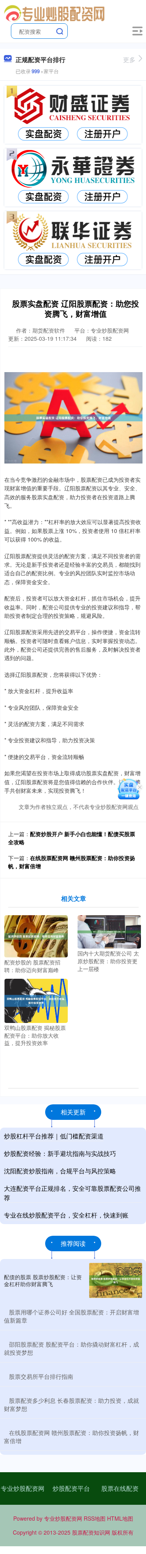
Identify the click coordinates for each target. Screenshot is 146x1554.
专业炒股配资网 (22, 1488)
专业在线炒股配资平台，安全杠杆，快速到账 (66, 1215)
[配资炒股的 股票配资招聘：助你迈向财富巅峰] (36, 936)
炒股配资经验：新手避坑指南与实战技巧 (60, 1153)
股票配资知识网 (91, 1532)
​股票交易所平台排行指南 (41, 1376)
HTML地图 (120, 1518)
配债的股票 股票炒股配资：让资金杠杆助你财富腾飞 (43, 1280)
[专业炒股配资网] (55, 13)
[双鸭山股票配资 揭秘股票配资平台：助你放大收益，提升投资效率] (36, 1000)
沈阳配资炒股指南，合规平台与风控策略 (60, 1170)
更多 (129, 59)
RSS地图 (95, 1518)
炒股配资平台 (71, 1488)
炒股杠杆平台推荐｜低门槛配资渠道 (54, 1135)
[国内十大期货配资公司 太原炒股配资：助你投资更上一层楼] (109, 931)
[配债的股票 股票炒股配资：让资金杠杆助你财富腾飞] (115, 1280)
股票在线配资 (120, 1488)
